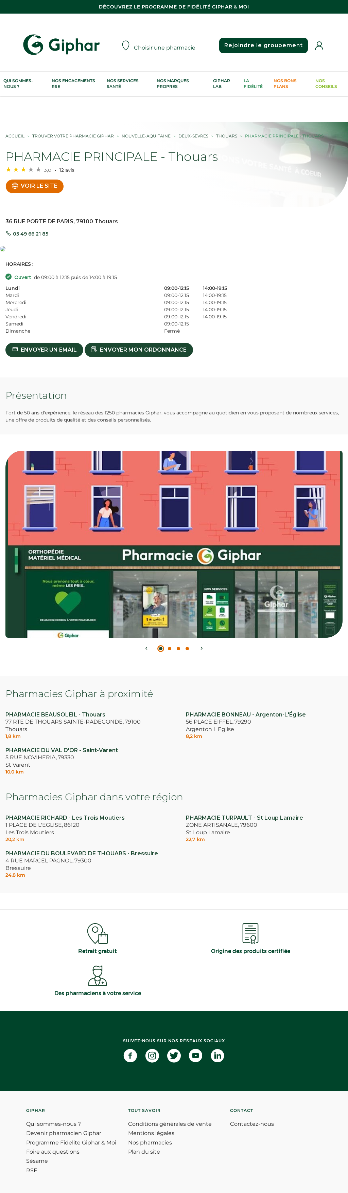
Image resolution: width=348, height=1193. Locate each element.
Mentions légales (151, 1133)
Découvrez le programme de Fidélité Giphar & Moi (174, 7)
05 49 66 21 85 (30, 234)
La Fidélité (253, 83)
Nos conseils (326, 83)
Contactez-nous (252, 1124)
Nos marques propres (173, 83)
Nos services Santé (123, 83)
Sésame (37, 1161)
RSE (31, 1170)
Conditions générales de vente (170, 1124)
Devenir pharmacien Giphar (63, 1133)
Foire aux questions (53, 1152)
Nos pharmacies (150, 1142)
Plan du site (144, 1152)
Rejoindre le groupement (263, 45)
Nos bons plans (285, 83)
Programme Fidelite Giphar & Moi (71, 1142)
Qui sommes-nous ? (18, 83)
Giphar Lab (221, 83)
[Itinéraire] (174, 249)
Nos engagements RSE (73, 83)
